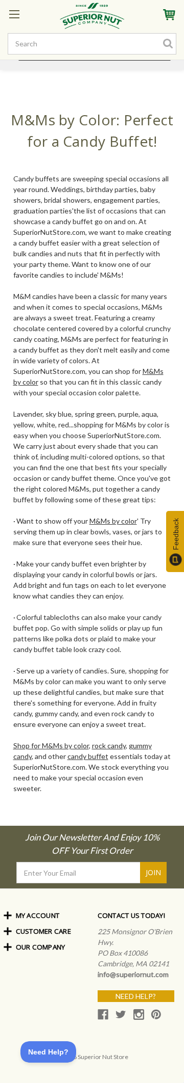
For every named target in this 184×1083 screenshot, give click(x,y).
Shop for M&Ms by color (51, 745)
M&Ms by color (113, 521)
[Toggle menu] (14, 14)
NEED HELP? (136, 996)
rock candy (109, 745)
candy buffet (87, 756)
